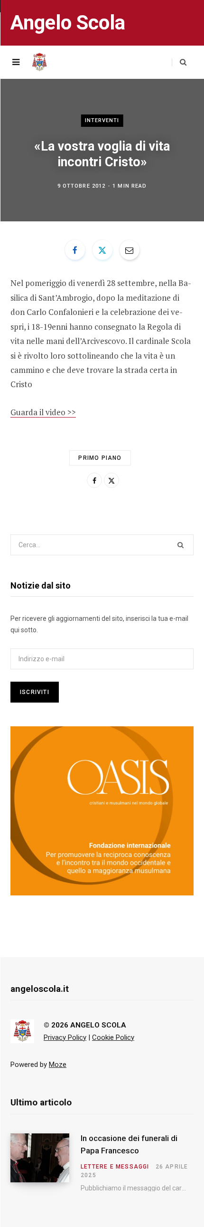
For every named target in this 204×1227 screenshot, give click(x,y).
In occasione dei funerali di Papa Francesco (129, 1144)
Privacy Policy (65, 1037)
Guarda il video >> (43, 412)
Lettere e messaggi (115, 1166)
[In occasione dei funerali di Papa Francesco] (45, 1162)
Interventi (102, 120)
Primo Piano (99, 458)
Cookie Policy (113, 1037)
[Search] (179, 62)
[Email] (129, 250)
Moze (57, 1064)
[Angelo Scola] (39, 62)
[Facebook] (75, 250)
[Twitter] (102, 250)
